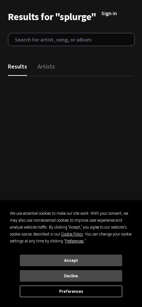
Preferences (71, 291)
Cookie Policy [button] (72, 234)
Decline (71, 276)
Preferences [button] (74, 241)
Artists (46, 66)
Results (17, 66)
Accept (71, 260)
